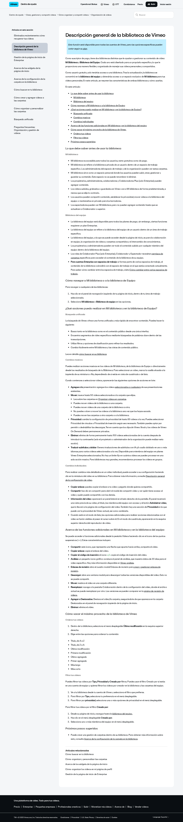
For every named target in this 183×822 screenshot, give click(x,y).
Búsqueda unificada (23, 119)
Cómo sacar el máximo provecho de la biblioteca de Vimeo (99, 129)
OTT (117, 4)
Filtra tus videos (80, 138)
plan (85, 49)
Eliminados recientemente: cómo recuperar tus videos (29, 37)
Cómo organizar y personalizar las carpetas (28, 110)
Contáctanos (129, 4)
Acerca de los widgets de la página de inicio (27, 69)
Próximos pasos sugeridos (83, 142)
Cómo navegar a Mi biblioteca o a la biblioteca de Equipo (98, 105)
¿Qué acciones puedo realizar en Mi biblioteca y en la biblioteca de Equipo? (106, 109)
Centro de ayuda (29, 4)
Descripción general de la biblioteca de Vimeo (26, 48)
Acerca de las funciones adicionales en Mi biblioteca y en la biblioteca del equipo (109, 125)
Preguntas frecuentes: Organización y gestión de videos (26, 130)
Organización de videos (101, 14)
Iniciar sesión (165, 4)
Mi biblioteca (79, 97)
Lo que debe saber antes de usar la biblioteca (92, 93)
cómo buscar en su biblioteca (93, 354)
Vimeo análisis (127, 563)
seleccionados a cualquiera (128, 387)
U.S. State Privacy (87, 817)
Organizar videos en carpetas (112, 399)
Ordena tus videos (82, 134)
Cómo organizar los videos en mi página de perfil (88, 769)
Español (164, 817)
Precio (140, 4)
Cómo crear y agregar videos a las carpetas (29, 99)
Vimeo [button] (106, 4)
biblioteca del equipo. (122, 714)
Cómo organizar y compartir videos (74, 14)
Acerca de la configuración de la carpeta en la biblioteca (29, 80)
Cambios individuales (83, 121)
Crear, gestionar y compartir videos (41, 14)
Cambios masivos (81, 117)
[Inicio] (13, 4)
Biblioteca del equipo (83, 101)
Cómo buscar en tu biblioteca (28, 90)
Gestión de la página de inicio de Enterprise (29, 58)
